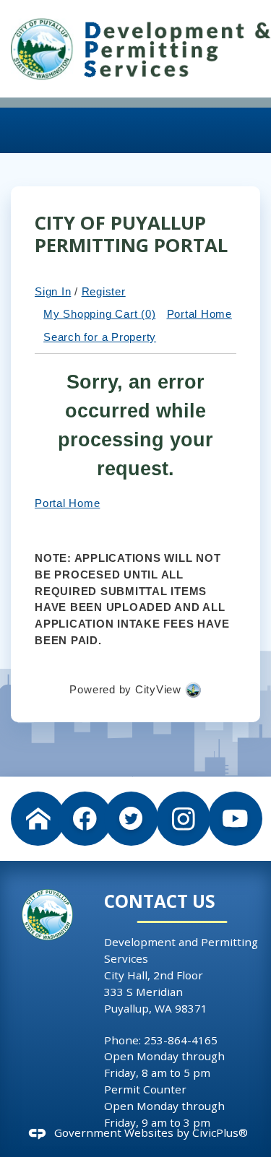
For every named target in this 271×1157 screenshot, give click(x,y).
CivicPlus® (220, 1132)
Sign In (53, 291)
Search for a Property (99, 337)
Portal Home (199, 314)
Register (104, 291)
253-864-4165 (181, 1040)
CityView (158, 689)
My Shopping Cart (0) (99, 314)
